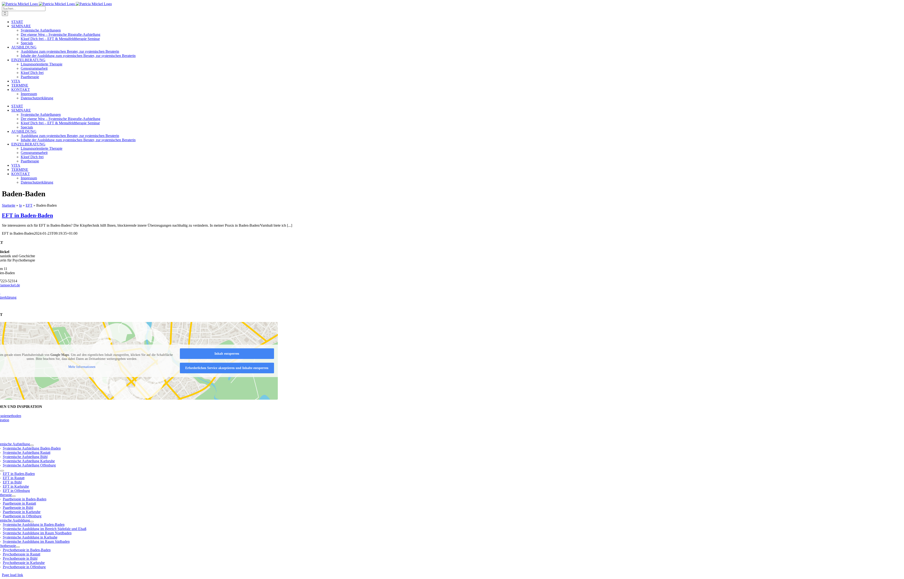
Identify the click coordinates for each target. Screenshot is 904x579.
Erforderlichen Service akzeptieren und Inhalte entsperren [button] (226, 368)
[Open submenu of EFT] (2, 470)
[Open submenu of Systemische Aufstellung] (32, 445)
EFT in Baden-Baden (27, 215)
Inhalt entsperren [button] (226, 353)
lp (20, 205)
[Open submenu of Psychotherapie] (18, 547)
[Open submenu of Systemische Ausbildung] (32, 521)
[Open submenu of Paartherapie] (14, 496)
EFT (29, 205)
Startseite (8, 205)
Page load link (12, 575)
